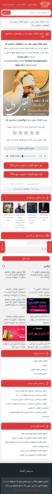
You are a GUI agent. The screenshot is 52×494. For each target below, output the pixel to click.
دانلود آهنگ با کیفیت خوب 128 (24, 174)
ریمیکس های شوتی (39, 369)
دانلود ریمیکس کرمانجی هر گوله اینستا (31, 390)
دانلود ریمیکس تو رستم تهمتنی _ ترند (31, 395)
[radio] (37, 133)
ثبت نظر (26, 258)
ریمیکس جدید (8, 4)
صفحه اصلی (32, 4)
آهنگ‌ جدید (21, 4)
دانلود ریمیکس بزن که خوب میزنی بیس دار (29, 399)
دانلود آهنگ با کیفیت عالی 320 (24, 165)
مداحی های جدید (40, 373)
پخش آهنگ (25, 471)
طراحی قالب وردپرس (29, 489)
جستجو (6, 12)
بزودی (44, 365)
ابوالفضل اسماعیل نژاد (13, 44)
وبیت (16, 489)
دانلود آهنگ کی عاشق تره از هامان (33, 455)
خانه (47, 22)
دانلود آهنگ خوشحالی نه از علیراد (33, 450)
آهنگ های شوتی (37, 22)
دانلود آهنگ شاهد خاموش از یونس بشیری (29, 438)
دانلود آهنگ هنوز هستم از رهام (34, 433)
